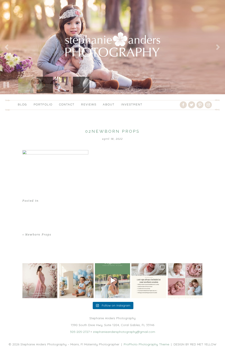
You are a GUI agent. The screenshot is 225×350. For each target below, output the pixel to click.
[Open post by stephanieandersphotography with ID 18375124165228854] (39, 280)
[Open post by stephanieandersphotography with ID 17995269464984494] (112, 280)
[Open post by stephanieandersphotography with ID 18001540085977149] (76, 280)
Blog (22, 104)
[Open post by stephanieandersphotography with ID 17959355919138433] (148, 280)
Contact (66, 104)
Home (26, 253)
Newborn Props (38, 234)
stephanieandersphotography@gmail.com (124, 332)
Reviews (88, 104)
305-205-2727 (80, 332)
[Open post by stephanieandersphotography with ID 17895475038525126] (185, 280)
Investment (131, 104)
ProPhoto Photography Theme (146, 344)
